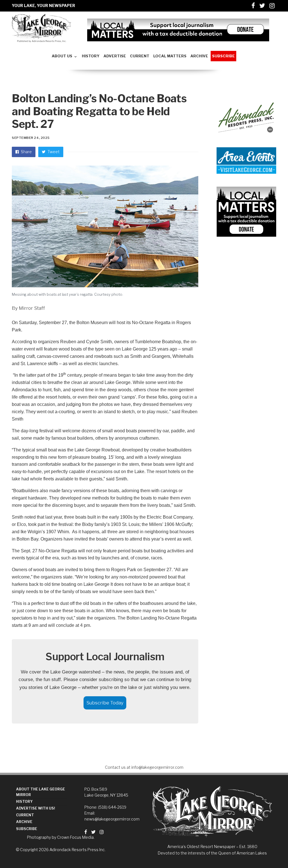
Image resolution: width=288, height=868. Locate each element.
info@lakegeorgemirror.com (157, 767)
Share (26, 151)
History (24, 801)
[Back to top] (270, 851)
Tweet (53, 151)
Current (25, 815)
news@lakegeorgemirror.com (112, 819)
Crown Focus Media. (75, 837)
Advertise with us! (35, 808)
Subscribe (26, 829)
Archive (24, 822)
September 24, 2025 (31, 138)
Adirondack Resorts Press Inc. (77, 849)
